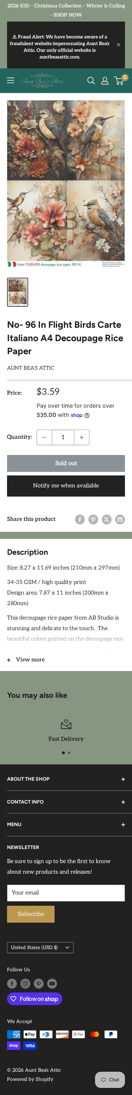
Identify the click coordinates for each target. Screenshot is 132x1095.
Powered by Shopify (30, 1079)
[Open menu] (10, 80)
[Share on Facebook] (80, 519)
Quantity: (19, 437)
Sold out (66, 463)
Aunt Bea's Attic (30, 368)
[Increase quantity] (81, 437)
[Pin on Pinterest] (93, 519)
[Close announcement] (118, 45)
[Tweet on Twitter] (107, 519)
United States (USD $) (34, 948)
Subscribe (31, 914)
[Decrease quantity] (44, 437)
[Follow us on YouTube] (52, 984)
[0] (119, 80)
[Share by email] (120, 519)
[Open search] (91, 81)
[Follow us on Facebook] (12, 984)
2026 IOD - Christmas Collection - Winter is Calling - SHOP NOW (66, 10)
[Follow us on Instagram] (25, 984)
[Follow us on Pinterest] (39, 984)
